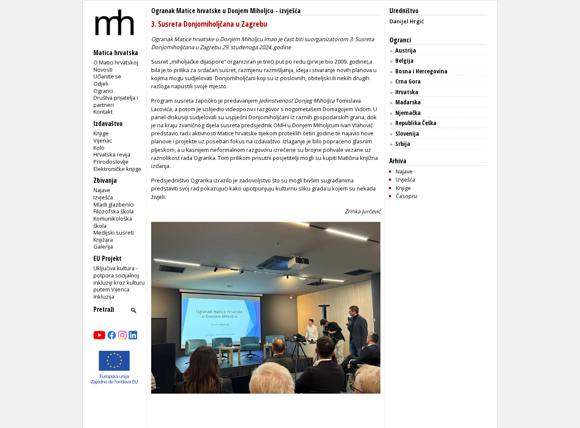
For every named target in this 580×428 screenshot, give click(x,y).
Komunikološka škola (112, 222)
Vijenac (102, 140)
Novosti (103, 69)
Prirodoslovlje (111, 161)
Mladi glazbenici (113, 204)
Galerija (103, 246)
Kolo (98, 147)
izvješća (290, 10)
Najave (101, 190)
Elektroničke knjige (117, 169)
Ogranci (103, 91)
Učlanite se (107, 76)
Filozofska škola (113, 211)
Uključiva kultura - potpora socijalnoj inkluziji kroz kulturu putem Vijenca (119, 278)
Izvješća (103, 197)
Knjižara (103, 239)
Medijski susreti (113, 232)
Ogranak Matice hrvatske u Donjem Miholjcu (212, 10)
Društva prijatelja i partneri (115, 101)
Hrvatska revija (111, 154)
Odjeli (100, 83)
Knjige (101, 133)
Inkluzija (103, 296)
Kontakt (103, 111)
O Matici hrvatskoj (115, 62)
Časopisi (406, 196)
